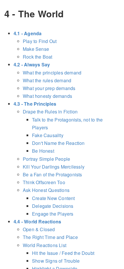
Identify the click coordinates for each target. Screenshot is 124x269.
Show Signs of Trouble (56, 260)
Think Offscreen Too (44, 182)
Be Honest (43, 150)
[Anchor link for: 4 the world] (68, 13)
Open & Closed (39, 229)
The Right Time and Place (50, 237)
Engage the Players (53, 213)
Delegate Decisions (53, 206)
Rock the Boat (37, 56)
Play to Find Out (40, 41)
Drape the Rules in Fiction (50, 111)
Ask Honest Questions (46, 190)
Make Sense (36, 49)
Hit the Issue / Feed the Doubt (63, 253)
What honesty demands (47, 96)
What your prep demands (49, 88)
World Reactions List (44, 245)
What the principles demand (52, 72)
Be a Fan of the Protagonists (52, 174)
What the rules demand (47, 80)
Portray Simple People (46, 159)
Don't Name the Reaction (58, 143)
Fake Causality (47, 135)
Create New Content (53, 198)
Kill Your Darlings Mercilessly (53, 166)
